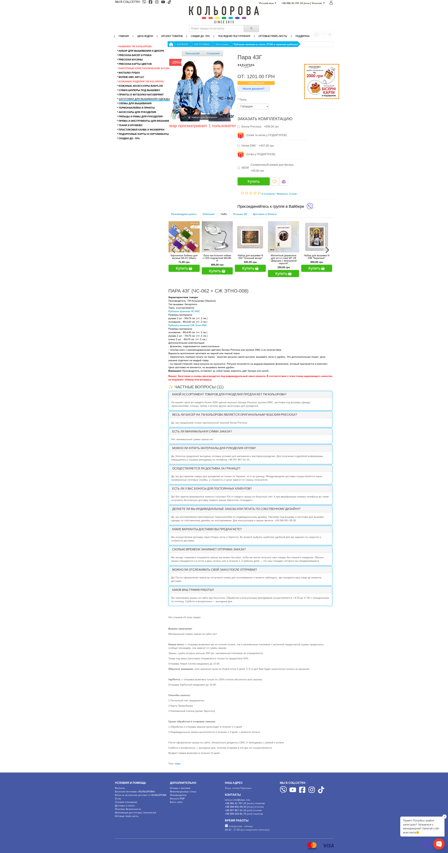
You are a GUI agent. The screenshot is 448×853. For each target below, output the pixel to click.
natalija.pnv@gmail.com (237, 799)
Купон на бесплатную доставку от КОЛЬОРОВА (140, 795)
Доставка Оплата (264, 214)
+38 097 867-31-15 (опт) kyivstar (243, 810)
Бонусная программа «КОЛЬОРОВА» (135, 791)
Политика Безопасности (128, 809)
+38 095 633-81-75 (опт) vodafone (244, 813)
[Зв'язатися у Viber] (427, 848)
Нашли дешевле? (253, 88)
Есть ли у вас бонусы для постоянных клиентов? (212, 488)
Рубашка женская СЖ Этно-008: (187, 325)
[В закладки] (274, 181)
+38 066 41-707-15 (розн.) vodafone (245, 803)
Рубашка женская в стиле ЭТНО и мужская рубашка (266, 44)
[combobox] (216, 28)
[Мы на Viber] (144, 2)
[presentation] (173, 250)
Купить (254, 181)
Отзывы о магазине (180, 788)
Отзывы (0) (240, 214)
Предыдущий (193, 53)
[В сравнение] (283, 181)
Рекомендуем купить (184, 214)
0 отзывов (268, 193)
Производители (178, 795)
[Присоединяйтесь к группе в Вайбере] (310, 206)
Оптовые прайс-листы (126, 816)
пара (178, 763)
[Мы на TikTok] (169, 2)
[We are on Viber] (283, 792)
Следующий (213, 53)
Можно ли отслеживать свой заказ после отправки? (214, 569)
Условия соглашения (126, 802)
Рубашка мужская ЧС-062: (184, 311)
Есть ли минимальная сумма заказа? (202, 431)
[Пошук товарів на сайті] (251, 28)
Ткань (243, 99)
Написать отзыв (287, 193)
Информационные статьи (183, 791)
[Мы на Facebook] (150, 2)
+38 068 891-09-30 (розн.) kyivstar (244, 806)
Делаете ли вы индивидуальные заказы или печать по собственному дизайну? (236, 508)
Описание (209, 214)
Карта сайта (176, 802)
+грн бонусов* (256, 83)
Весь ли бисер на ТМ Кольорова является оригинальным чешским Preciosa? (234, 414)
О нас (118, 798)
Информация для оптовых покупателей (135, 812)
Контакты (120, 788)
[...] (330, 34)
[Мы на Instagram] (157, 2)
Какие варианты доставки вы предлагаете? (207, 529)
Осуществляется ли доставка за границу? (206, 468)
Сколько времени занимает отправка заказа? (209, 549)
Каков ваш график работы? (193, 589)
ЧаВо (224, 214)
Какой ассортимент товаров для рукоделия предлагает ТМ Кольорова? (229, 394)
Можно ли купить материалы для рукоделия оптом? (214, 448)
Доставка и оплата (125, 805)
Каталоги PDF (177, 798)
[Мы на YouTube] (163, 2)
